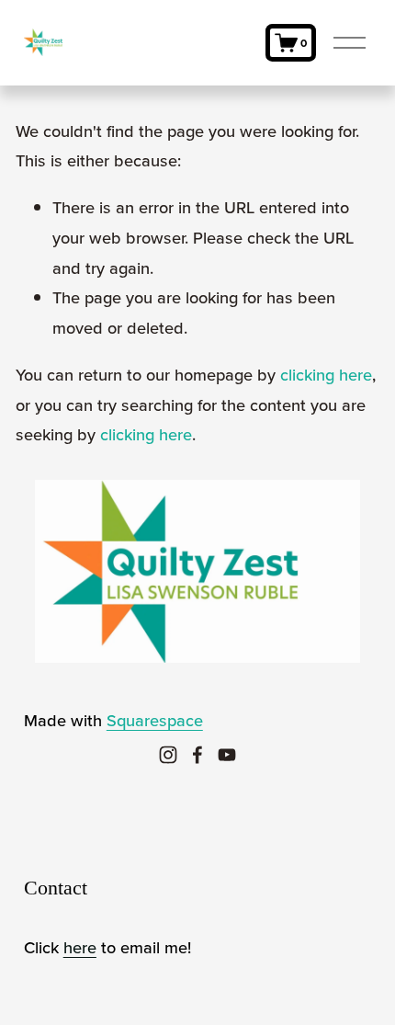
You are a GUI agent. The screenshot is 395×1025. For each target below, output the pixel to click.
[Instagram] (168, 755)
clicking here (326, 374)
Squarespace (155, 720)
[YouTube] (227, 755)
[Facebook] (197, 755)
